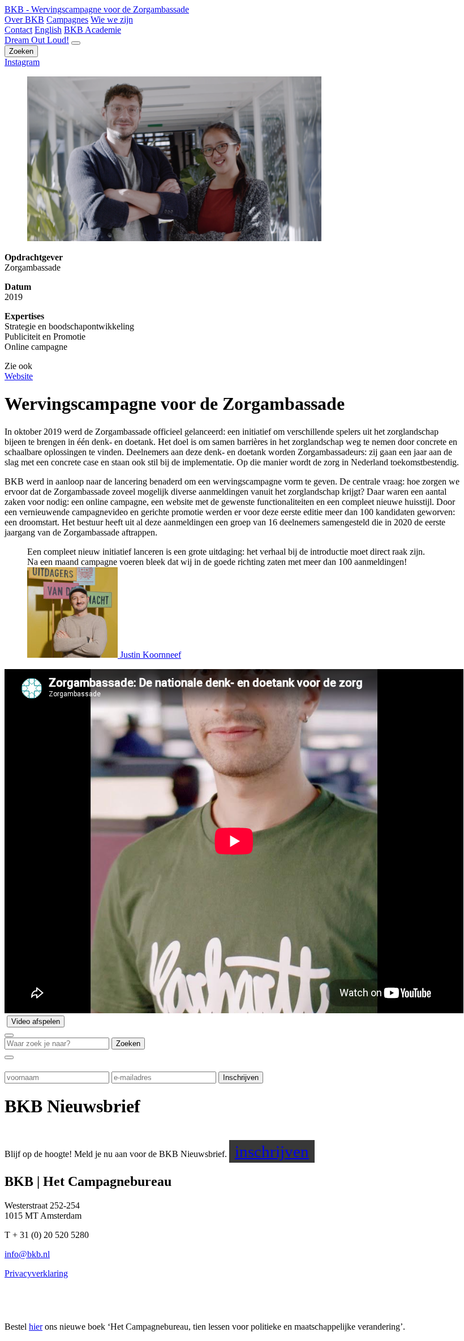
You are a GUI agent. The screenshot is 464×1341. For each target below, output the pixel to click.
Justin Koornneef (149, 654)
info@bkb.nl (27, 1254)
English (48, 30)
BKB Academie (92, 30)
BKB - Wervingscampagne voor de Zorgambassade (97, 9)
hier (35, 1326)
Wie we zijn (112, 19)
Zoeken (21, 51)
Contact (18, 30)
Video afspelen (35, 1021)
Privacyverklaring (36, 1273)
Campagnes (67, 19)
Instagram (22, 62)
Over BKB (24, 19)
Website (19, 376)
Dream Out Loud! (37, 40)
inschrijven (272, 1151)
